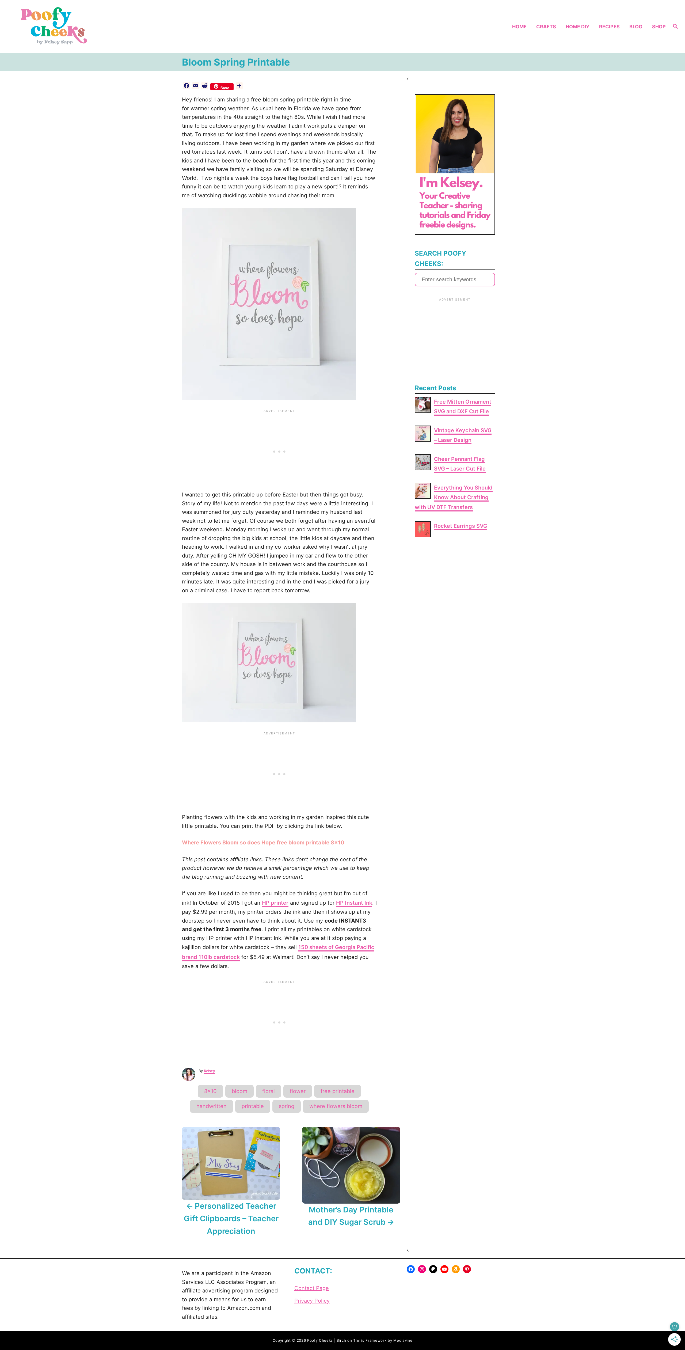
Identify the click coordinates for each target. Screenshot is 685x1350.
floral (268, 1091)
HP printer (275, 903)
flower (298, 1091)
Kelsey (209, 1071)
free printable (338, 1091)
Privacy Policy (312, 1301)
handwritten (211, 1106)
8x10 (210, 1091)
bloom (239, 1091)
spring (286, 1106)
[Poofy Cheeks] (94, 26)
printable (253, 1106)
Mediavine (402, 1340)
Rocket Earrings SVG (460, 526)
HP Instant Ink (354, 903)
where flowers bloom (335, 1106)
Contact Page (311, 1288)
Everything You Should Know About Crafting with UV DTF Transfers (454, 497)
